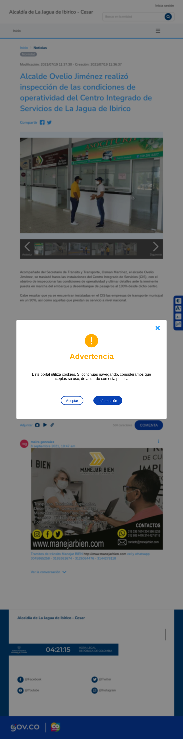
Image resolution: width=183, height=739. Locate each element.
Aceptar (72, 401)
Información (108, 401)
